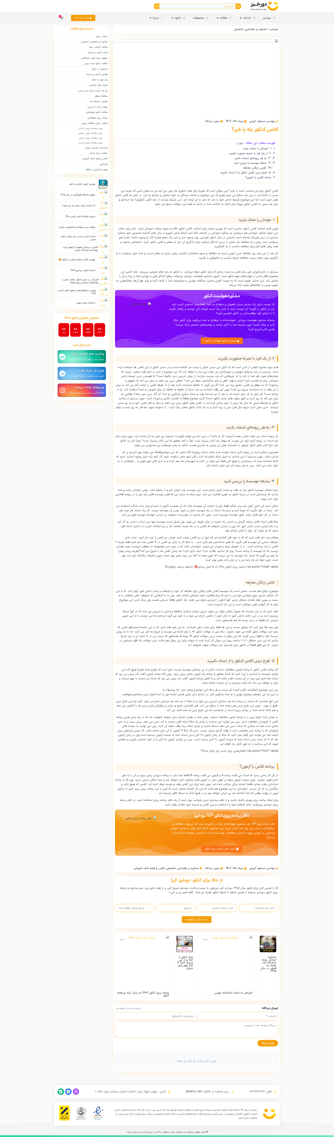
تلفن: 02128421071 (260, 1091)
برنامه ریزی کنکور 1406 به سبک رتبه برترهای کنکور (143, 994)
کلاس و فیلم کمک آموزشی (149, 868)
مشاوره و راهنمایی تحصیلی (250, 29)
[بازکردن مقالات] (217, 18)
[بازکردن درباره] (150, 18)
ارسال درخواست (194, 919)
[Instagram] (76, 1091)
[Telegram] (68, 1091)
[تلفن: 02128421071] (275, 1091)
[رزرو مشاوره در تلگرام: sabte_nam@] (232, 1091)
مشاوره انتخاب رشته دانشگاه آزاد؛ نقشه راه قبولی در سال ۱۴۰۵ (268, 964)
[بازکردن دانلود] (172, 18)
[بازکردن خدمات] (240, 18)
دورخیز (274, 29)
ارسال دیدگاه (268, 1043)
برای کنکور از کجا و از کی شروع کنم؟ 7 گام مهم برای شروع (185, 962)
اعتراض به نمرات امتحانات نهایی (233, 993)
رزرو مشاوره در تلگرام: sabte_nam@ (207, 1091)
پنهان (240, 143)
